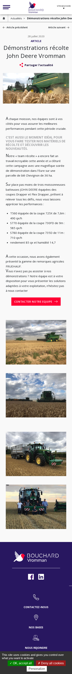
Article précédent (17, 27)
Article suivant (56, 27)
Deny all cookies (52, 663)
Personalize (37, 668)
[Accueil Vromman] (36, 7)
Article (36, 41)
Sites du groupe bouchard (64, 6)
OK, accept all (22, 663)
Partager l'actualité (39, 65)
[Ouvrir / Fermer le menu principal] (6, 7)
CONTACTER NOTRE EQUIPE (33, 301)
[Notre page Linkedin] (41, 576)
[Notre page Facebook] (31, 576)
